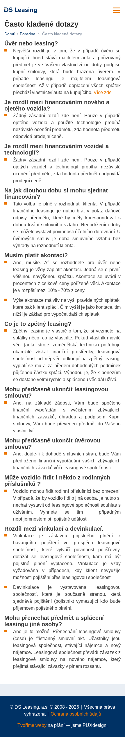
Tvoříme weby (32, 725)
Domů (9, 34)
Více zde (103, 92)
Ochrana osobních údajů (76, 714)
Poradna (27, 34)
